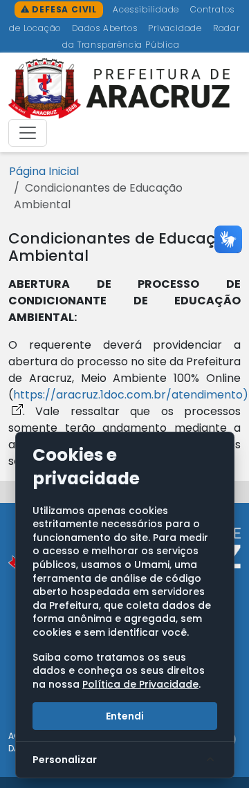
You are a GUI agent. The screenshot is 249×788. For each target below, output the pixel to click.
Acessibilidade (147, 9)
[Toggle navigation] (27, 133)
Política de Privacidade (140, 684)
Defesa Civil (63, 9)
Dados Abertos (106, 28)
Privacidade (176, 28)
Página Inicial (44, 171)
